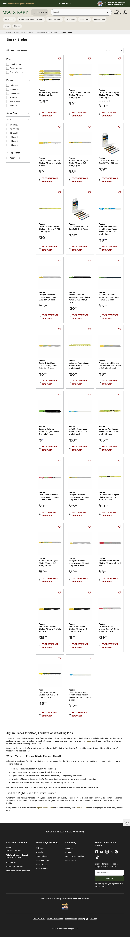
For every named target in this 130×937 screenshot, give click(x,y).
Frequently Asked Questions (18, 871)
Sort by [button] (107, 50)
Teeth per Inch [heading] (13, 153)
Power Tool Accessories (24, 32)
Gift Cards (40, 848)
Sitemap (93, 919)
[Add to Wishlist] (59, 58)
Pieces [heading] (9, 80)
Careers (68, 852)
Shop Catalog (41, 864)
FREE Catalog (41, 856)
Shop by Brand (42, 868)
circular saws (81, 808)
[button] (113, 50)
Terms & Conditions (55, 919)
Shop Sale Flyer (42, 860)
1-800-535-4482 (13, 850)
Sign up (109, 878)
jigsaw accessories (45, 808)
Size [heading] (8, 119)
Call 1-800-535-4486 (113, 5)
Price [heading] (9, 59)
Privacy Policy (101, 886)
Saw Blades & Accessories (47, 32)
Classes (17, 26)
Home (8, 32)
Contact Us (11, 863)
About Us (69, 848)
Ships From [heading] (11, 113)
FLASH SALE (65, 3)
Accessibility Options (74, 919)
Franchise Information (74, 856)
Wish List (40, 852)
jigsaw (88, 741)
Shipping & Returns (14, 867)
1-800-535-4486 (13, 858)
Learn (7, 26)
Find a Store (70, 860)
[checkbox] (7, 64)
